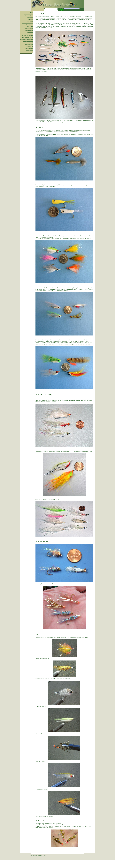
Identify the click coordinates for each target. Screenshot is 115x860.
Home (31, 12)
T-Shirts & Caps (29, 48)
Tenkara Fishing (29, 44)
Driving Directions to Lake (26, 39)
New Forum (30, 21)
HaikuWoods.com (41, 855)
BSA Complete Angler (27, 37)
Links (31, 33)
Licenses (30, 19)
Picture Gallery (29, 24)
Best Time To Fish (28, 14)
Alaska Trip (30, 32)
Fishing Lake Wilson (28, 41)
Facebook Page (29, 15)
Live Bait (31, 42)
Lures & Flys (30, 26)
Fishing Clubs (29, 50)
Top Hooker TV (29, 46)
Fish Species (30, 17)
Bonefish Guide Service (27, 35)
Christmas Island (29, 28)
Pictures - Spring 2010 (27, 23)
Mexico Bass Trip (29, 30)
